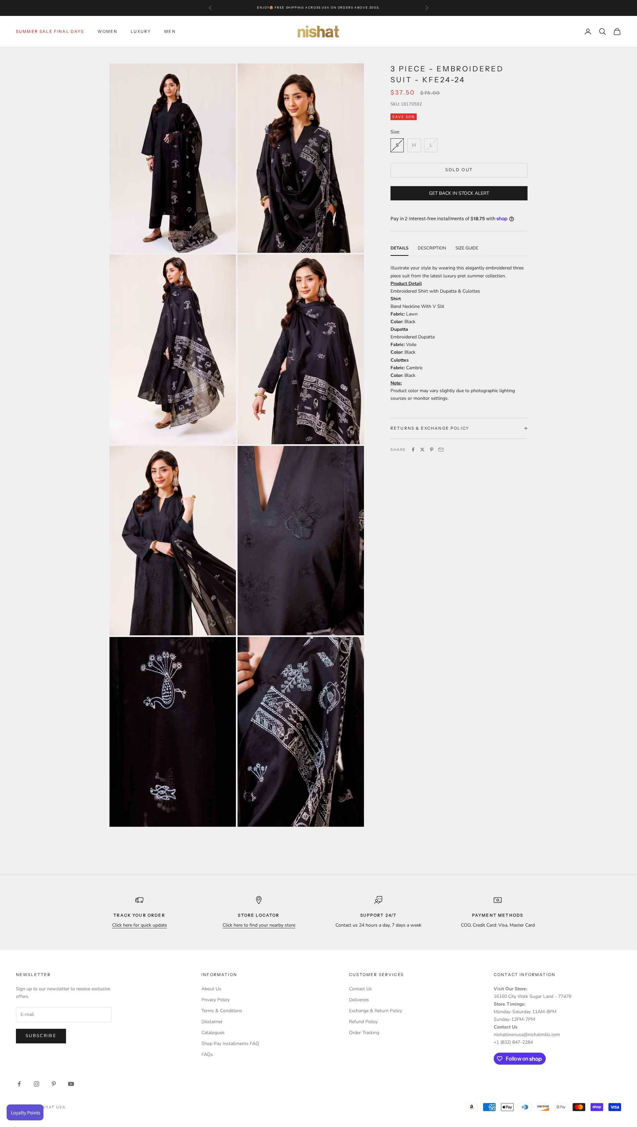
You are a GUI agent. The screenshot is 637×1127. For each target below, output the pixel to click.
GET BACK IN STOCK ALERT (459, 193)
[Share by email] (441, 449)
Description (432, 248)
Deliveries (359, 1000)
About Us (211, 989)
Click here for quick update (139, 925)
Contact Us (360, 989)
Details (399, 248)
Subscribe (41, 1036)
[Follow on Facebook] (19, 1084)
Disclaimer (212, 1022)
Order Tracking (364, 1032)
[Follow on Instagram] (36, 1084)
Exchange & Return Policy (375, 1011)
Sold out (459, 170)
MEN (170, 31)
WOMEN (108, 31)
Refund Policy (363, 1022)
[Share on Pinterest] (431, 449)
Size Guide (467, 248)
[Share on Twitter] (422, 449)
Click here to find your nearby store (259, 925)
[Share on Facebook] (413, 449)
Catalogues (213, 1032)
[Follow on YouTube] (71, 1084)
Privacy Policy (215, 1000)
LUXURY (141, 31)
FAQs (207, 1054)
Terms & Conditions (221, 1011)
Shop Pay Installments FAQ (230, 1043)
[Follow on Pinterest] (53, 1084)
